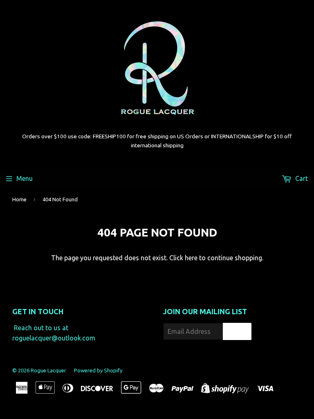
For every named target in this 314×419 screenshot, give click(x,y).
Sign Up (237, 331)
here (191, 257)
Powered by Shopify (98, 370)
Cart (301, 178)
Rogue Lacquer (48, 370)
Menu (24, 178)
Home (19, 199)
